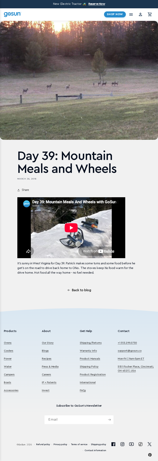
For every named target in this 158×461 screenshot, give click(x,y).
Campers (9, 374)
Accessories (11, 390)
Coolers (8, 350)
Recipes (46, 358)
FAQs (83, 390)
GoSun (21, 445)
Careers (46, 374)
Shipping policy (98, 444)
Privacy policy (60, 444)
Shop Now (115, 14)
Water (8, 366)
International (88, 382)
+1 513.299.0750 (127, 342)
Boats (7, 382)
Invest (45, 390)
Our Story (48, 342)
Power (8, 358)
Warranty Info (88, 350)
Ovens (8, 342)
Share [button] (25, 190)
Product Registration (93, 374)
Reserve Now (96, 4)
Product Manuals (90, 358)
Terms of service (79, 444)
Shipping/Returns (91, 342)
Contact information (95, 450)
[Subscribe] (109, 419)
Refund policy (43, 444)
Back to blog (81, 290)
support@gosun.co (129, 350)
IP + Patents (49, 382)
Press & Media (50, 366)
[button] (150, 14)
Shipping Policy (89, 366)
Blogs (45, 350)
